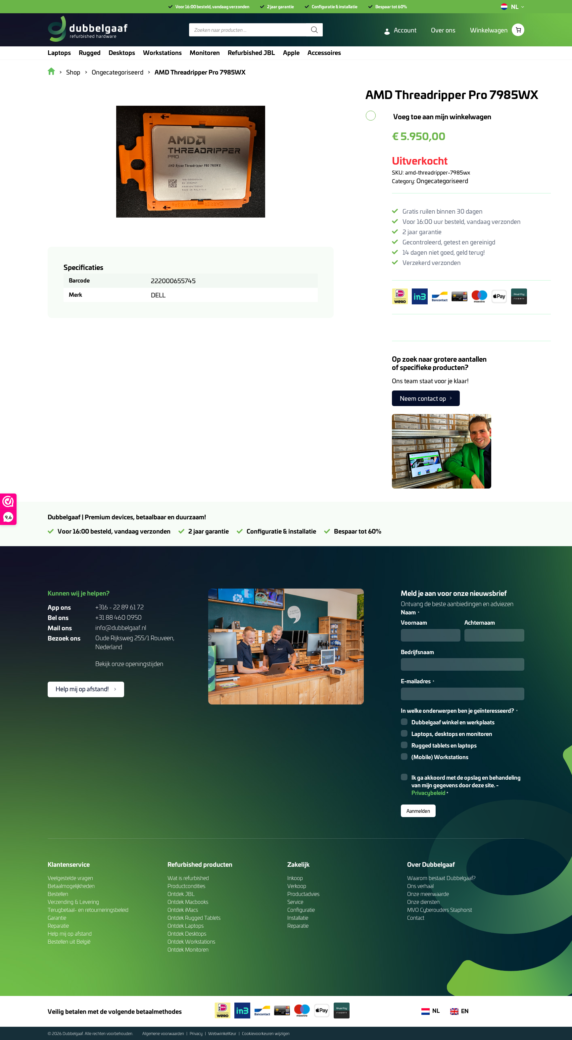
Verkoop (296, 885)
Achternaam (479, 622)
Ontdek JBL (181, 893)
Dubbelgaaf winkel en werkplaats (453, 722)
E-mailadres (417, 681)
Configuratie (301, 909)
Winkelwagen (489, 30)
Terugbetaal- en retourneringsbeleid (88, 909)
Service (295, 901)
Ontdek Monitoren (188, 949)
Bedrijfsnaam (417, 652)
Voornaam (414, 622)
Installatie (297, 917)
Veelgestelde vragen (70, 877)
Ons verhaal (420, 885)
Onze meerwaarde (428, 893)
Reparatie (58, 925)
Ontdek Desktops (186, 933)
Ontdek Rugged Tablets (193, 917)
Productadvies (303, 893)
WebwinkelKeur (222, 1033)
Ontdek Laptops (185, 925)
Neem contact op (423, 398)
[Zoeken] (314, 29)
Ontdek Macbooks (187, 901)
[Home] (87, 30)
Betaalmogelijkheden (71, 885)
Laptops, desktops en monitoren (451, 734)
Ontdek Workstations (191, 941)
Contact (415, 917)
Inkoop (295, 877)
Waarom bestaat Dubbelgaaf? (441, 877)
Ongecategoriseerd (442, 181)
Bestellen (58, 893)
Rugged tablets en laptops (444, 745)
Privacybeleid (428, 792)
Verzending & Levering (73, 901)
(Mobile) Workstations (439, 757)
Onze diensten (423, 901)
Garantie (57, 917)
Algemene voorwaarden (163, 1033)
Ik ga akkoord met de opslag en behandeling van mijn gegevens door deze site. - (466, 785)
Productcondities (186, 885)
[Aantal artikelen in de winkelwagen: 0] (518, 30)
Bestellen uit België (69, 941)
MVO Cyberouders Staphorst (439, 909)
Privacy (197, 1033)
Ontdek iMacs (182, 909)
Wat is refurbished (188, 877)
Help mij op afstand (70, 933)
